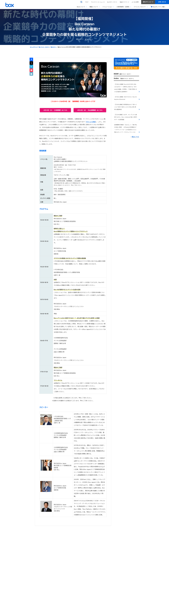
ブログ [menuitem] (86, 2)
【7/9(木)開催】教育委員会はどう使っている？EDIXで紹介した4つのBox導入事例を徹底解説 (125, 107)
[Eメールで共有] (31, 74)
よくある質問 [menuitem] (135, 2)
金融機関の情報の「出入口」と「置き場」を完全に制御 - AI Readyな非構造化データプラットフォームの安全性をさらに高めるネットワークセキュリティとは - (125, 128)
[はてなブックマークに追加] (31, 66)
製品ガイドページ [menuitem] (124, 2)
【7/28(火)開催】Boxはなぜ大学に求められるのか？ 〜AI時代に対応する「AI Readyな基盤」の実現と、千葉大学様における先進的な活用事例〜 (125, 88)
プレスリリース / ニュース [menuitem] (98, 2)
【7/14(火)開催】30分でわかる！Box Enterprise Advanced (125, 98)
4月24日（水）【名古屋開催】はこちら (89, 110)
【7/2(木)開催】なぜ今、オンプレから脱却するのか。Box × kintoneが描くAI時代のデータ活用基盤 (125, 117)
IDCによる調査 (91, 122)
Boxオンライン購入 (159, 7)
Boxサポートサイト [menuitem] (112, 2)
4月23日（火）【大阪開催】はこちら (55, 110)
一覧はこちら (135, 137)
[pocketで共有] (31, 70)
